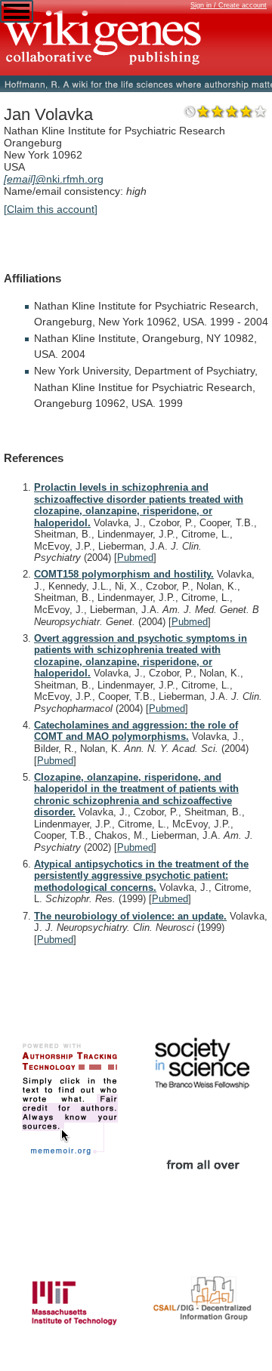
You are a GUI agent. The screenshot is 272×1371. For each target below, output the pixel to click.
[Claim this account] (50, 209)
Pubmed (135, 557)
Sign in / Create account (228, 5)
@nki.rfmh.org (54, 179)
